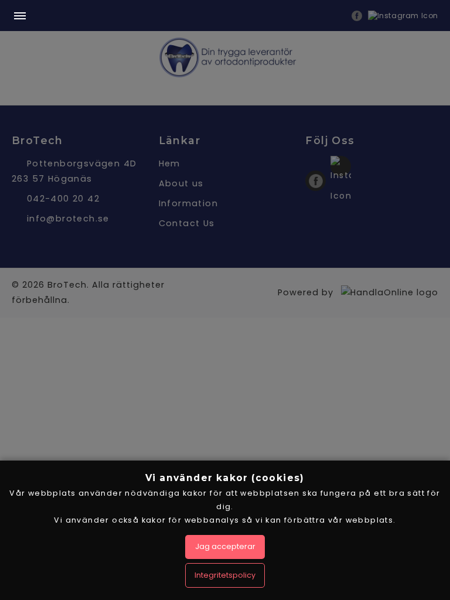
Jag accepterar (225, 546)
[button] (20, 16)
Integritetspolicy (225, 575)
